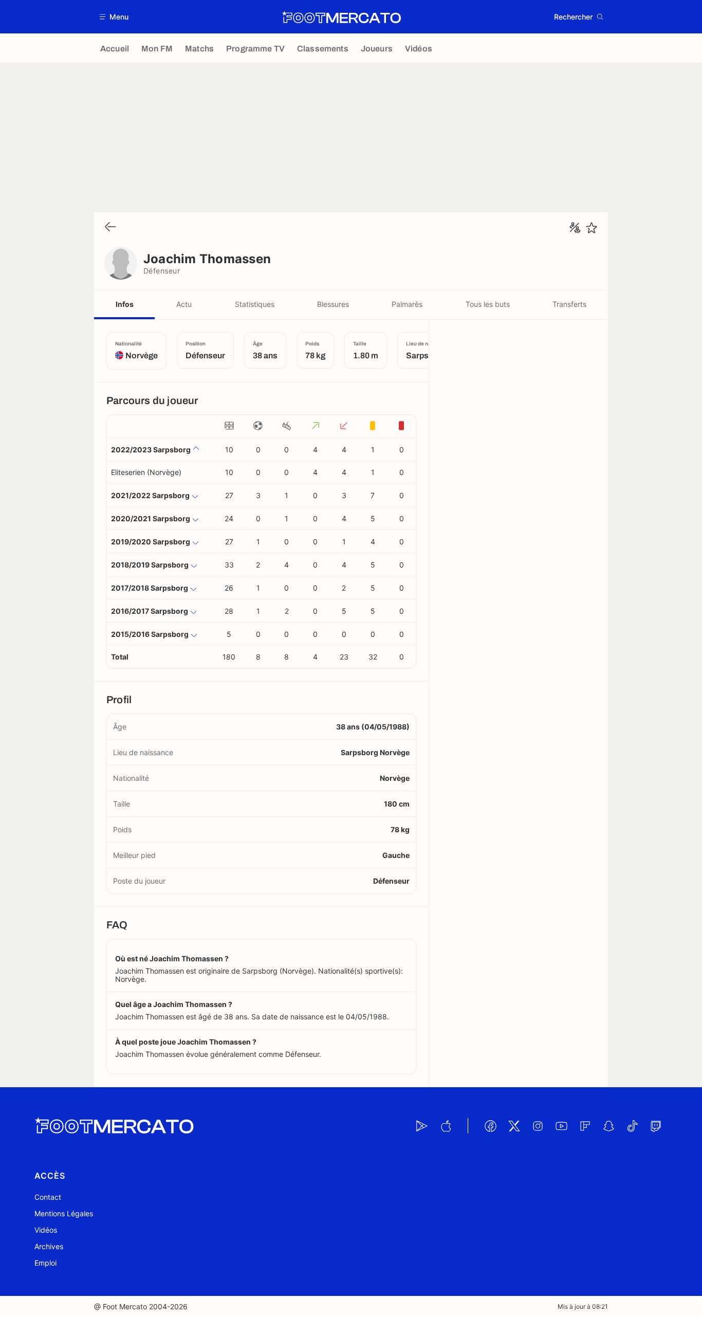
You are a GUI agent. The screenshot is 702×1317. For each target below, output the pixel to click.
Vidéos (45, 1229)
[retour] (110, 227)
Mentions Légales (63, 1213)
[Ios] (445, 1125)
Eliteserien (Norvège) (146, 472)
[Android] (422, 1125)
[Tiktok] (632, 1125)
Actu (184, 304)
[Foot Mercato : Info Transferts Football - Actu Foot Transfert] (341, 17)
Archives (48, 1246)
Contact (47, 1197)
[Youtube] (561, 1125)
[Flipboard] (585, 1125)
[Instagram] (537, 1125)
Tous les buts (488, 304)
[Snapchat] (608, 1125)
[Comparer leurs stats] (575, 228)
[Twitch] (655, 1125)
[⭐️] (591, 228)
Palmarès (407, 304)
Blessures (333, 304)
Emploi (45, 1262)
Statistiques (254, 304)
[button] (114, 16)
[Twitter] (514, 1125)
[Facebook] (490, 1125)
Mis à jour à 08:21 (583, 1306)
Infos (125, 304)
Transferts (569, 304)
